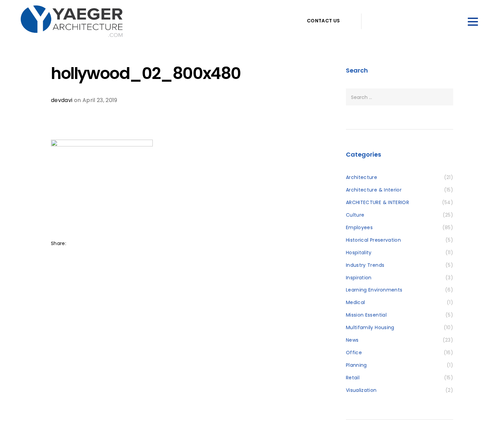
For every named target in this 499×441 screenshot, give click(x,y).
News (352, 340)
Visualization (361, 390)
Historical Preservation (373, 240)
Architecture (361, 177)
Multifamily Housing (370, 327)
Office (354, 352)
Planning (356, 365)
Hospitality (359, 252)
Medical (355, 302)
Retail (352, 377)
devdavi (61, 100)
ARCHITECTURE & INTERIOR (377, 202)
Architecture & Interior (374, 189)
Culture (355, 215)
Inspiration (359, 277)
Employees (359, 227)
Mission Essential (366, 315)
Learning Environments (374, 289)
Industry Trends (365, 265)
